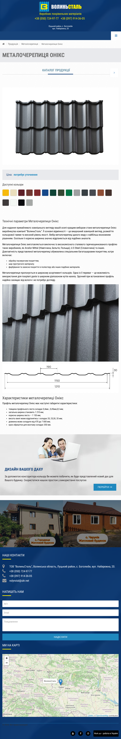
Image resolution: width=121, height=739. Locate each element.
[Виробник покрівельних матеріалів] (60, 7)
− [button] (7, 663)
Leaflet (90, 715)
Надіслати (60, 637)
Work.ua (96, 733)
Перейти (103, 487)
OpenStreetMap (102, 715)
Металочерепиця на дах (31, 541)
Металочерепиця (29, 44)
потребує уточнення (25, 174)
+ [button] (7, 658)
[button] (115, 85)
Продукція (13, 44)
